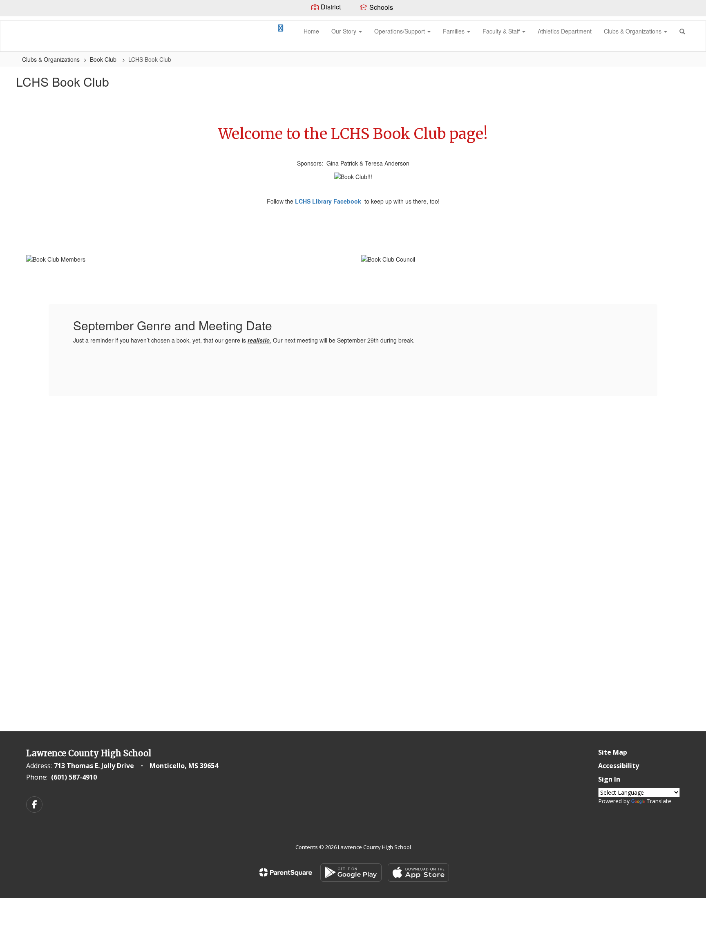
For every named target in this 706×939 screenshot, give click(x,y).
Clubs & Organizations (633, 31)
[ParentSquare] (285, 872)
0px (261, 31)
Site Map (612, 752)
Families (454, 31)
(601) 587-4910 (74, 777)
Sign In (609, 779)
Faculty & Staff (502, 31)
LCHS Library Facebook (328, 201)
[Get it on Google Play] (351, 872)
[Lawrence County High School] (13, 21)
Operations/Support (400, 31)
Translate (658, 801)
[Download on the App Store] (418, 872)
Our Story (344, 31)
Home (311, 31)
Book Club (104, 59)
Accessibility (618, 765)
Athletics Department (565, 31)
